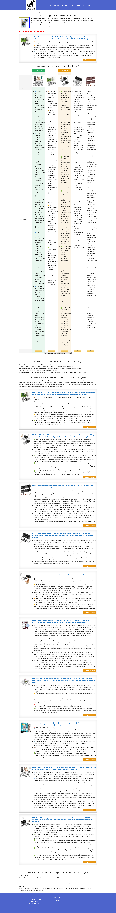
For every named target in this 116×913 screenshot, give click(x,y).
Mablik (51, 73)
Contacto (78, 897)
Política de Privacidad (57, 900)
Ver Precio (38, 350)
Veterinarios (56, 5)
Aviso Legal (57, 897)
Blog (89, 5)
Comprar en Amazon (90, 59)
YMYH (90, 73)
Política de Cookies (57, 903)
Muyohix (38, 73)
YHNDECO (77, 73)
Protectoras (65, 5)
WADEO (64, 73)
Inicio (49, 5)
